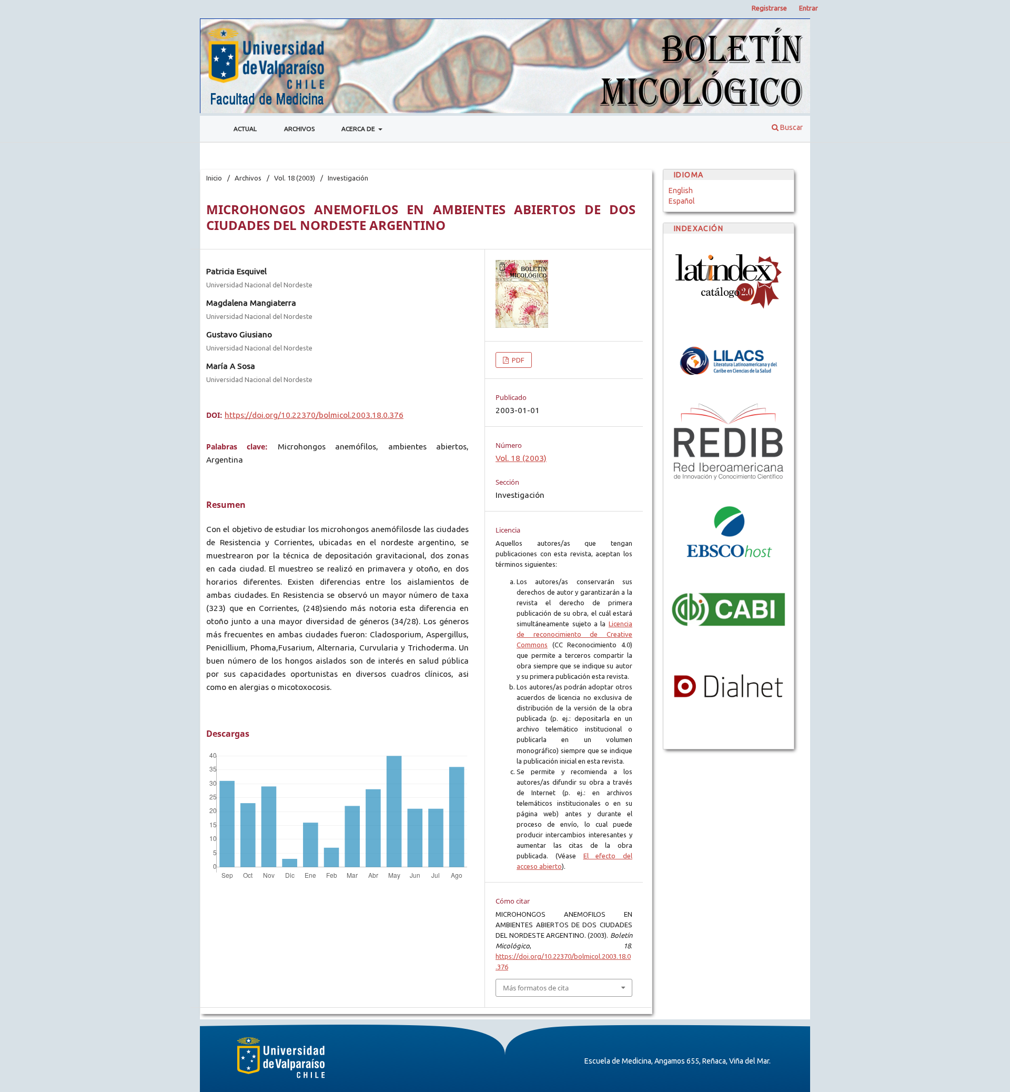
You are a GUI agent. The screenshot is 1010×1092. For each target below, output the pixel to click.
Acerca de (359, 128)
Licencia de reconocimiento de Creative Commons (574, 634)
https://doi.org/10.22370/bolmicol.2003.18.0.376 (314, 414)
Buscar (791, 127)
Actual (245, 128)
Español (682, 201)
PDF (517, 360)
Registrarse (769, 8)
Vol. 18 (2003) (294, 178)
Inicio (214, 178)
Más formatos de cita (536, 988)
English (681, 190)
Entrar (808, 8)
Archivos (299, 128)
